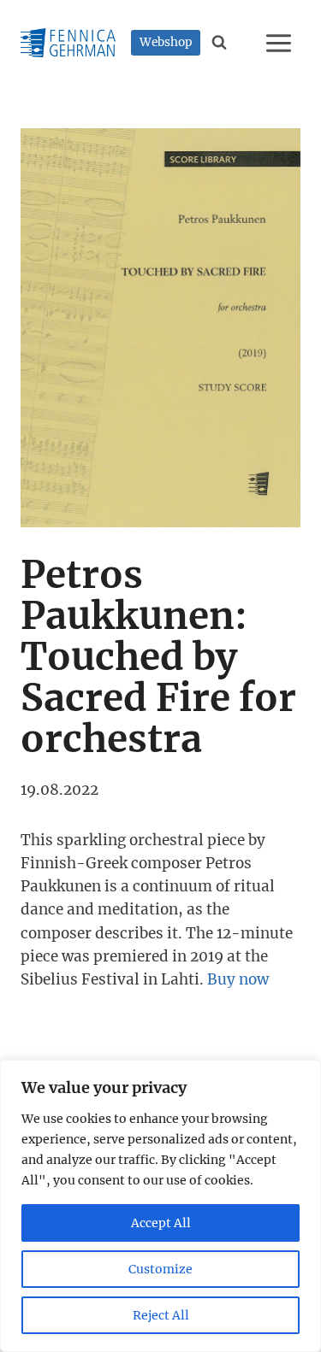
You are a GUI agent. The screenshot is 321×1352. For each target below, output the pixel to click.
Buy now (238, 979)
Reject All (161, 1315)
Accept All (161, 1223)
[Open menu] (281, 42)
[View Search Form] (219, 42)
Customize (160, 1269)
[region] (160, 1206)
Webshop (166, 42)
